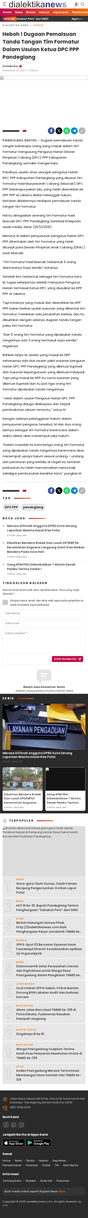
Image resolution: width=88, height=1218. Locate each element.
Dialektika (10, 66)
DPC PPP (11, 507)
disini (61, 1191)
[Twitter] (59, 130)
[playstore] (38, 1145)
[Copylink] (82, 130)
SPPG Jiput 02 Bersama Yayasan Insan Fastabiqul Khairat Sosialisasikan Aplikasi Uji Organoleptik (49, 949)
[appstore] (14, 1145)
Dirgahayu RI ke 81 (30, 1034)
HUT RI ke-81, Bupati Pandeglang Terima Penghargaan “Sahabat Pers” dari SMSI (47, 907)
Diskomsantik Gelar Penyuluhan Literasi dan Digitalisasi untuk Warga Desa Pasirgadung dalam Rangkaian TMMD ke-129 (48, 973)
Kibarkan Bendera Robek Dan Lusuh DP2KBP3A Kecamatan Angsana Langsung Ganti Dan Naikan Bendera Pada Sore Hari (46, 547)
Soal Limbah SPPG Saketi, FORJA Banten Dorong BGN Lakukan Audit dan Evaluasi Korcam (47, 992)
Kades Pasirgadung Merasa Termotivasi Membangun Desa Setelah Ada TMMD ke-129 (48, 1075)
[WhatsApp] (66, 130)
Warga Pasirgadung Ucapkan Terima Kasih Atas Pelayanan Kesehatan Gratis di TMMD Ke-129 (49, 1053)
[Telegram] (74, 130)
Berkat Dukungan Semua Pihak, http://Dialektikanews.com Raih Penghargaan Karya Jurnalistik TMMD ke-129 (48, 929)
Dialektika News (16, 25)
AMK (5, 1205)
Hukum (38, 25)
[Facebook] (51, 130)
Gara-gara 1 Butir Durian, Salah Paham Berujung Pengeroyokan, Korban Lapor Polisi (46, 888)
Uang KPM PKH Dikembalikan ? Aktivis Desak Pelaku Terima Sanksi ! (41, 566)
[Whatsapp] (13, 1124)
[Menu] (4, 4)
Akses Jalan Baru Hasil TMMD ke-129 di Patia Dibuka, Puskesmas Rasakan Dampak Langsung (46, 1014)
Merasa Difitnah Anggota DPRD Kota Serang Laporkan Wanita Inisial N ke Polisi (42, 528)
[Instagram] (21, 1124)
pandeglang (33, 507)
